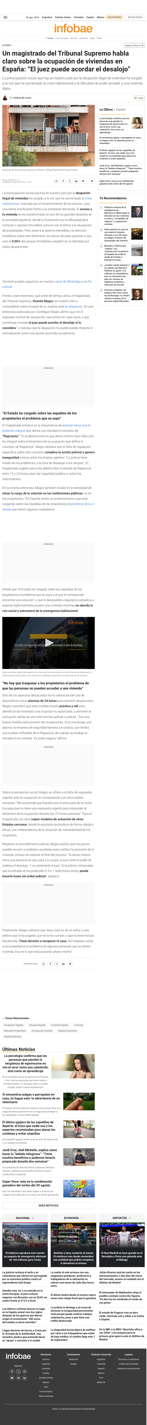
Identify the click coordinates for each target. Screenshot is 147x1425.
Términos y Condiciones (128, 1359)
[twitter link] (18, 1371)
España (90, 17)
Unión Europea (61, 38)
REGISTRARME (114, 17)
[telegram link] (18, 1378)
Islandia (73, 38)
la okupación (73, 306)
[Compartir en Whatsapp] (56, 181)
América (46, 1359)
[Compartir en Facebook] (63, 181)
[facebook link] (12, 1371)
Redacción (73, 1359)
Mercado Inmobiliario (15, 1030)
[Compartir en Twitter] (69, 181)
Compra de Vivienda (42, 1030)
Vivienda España (59, 1025)
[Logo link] (73, 28)
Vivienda (78, 1025)
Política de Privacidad (128, 1364)
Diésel (99, 38)
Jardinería (83, 38)
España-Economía (67, 1030)
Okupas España (37, 1025)
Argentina (47, 17)
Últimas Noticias (46, 1396)
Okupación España (13, 1025)
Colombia (79, 17)
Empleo (73, 1364)
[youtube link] (12, 1378)
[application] (48, 643)
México (100, 17)
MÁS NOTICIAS (48, 1205)
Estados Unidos (63, 17)
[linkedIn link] (24, 1378)
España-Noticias (12, 1036)
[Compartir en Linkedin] (76, 181)
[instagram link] (24, 1371)
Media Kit (101, 1382)
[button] (5, 17)
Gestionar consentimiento (128, 1368)
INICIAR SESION (135, 17)
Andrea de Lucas (22, 97)
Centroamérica (46, 1391)
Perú (46, 1387)
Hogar (92, 38)
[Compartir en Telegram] (83, 181)
